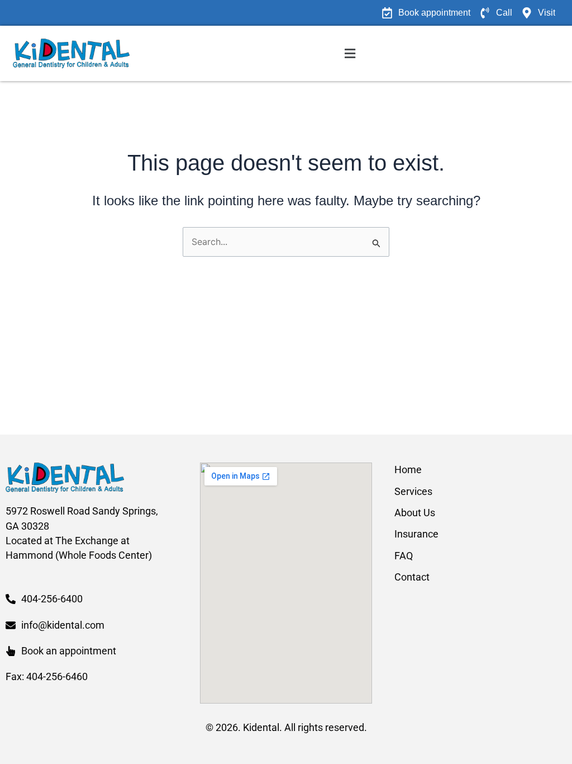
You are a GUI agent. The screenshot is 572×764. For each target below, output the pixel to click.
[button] (350, 53)
